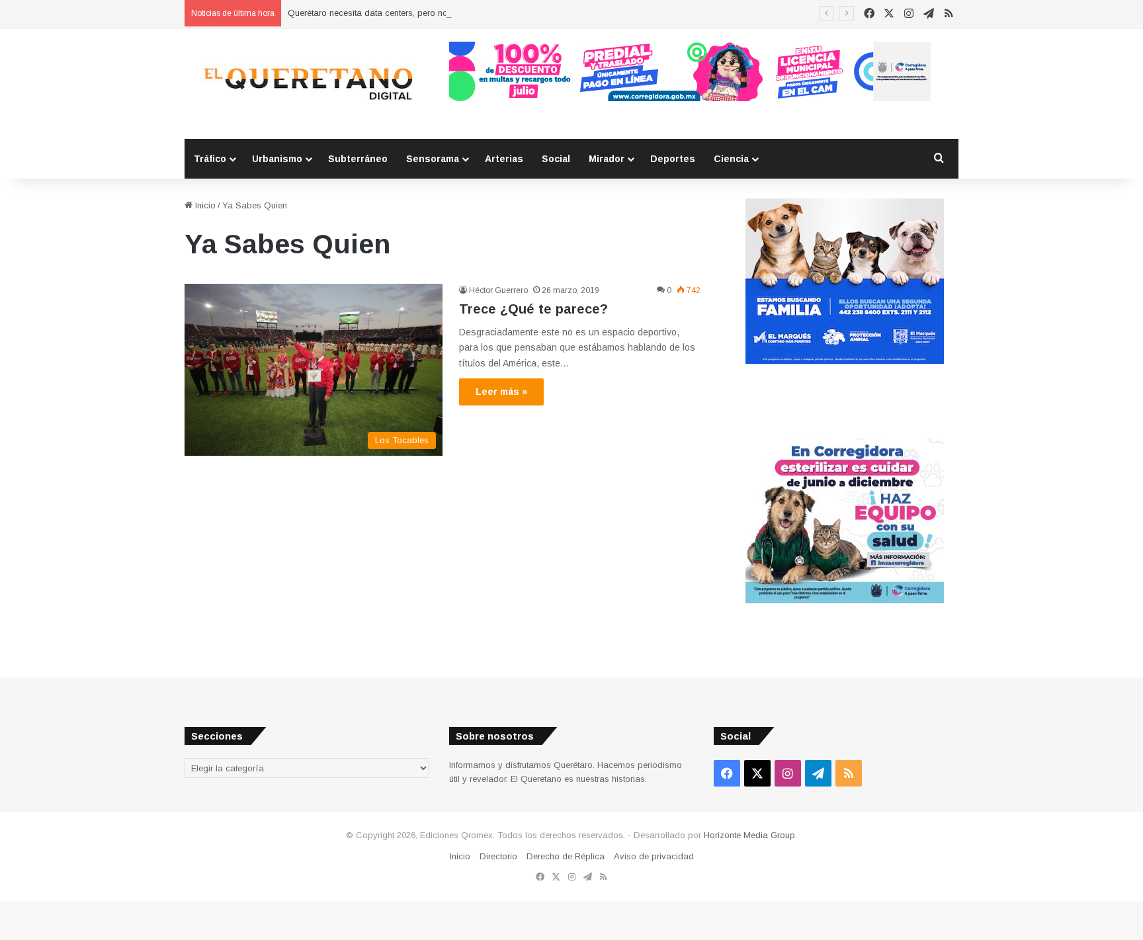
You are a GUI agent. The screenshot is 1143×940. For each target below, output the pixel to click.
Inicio (204, 205)
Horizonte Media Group (749, 835)
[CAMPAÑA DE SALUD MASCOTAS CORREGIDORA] (844, 600)
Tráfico (210, 158)
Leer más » (501, 391)
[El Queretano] (307, 83)
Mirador (606, 158)
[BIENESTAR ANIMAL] (844, 361)
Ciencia (731, 158)
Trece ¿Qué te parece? (533, 309)
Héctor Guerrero (498, 290)
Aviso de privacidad (654, 856)
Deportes (672, 158)
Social (556, 158)
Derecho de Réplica (566, 856)
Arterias (504, 158)
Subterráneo (358, 158)
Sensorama (432, 158)
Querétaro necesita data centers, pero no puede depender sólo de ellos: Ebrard (443, 13)
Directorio (498, 856)
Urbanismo (277, 158)
